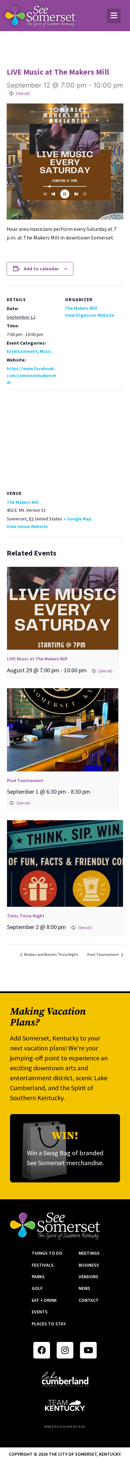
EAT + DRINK (44, 1300)
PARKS (38, 1277)
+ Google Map (77, 519)
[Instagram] (65, 1350)
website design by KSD (65, 1427)
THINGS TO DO (47, 1253)
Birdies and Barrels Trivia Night (51, 954)
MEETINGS (89, 1253)
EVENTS (40, 1312)
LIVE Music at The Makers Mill (37, 659)
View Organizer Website (89, 315)
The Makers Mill (81, 308)
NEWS (84, 1288)
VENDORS (88, 1277)
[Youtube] (88, 1350)
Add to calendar (41, 269)
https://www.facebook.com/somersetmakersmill (31, 375)
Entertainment (22, 351)
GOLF (37, 1288)
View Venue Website (27, 526)
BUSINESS (89, 1265)
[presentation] (62, 608)
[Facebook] (41, 1350)
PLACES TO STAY (49, 1324)
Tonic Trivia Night (25, 916)
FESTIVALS (43, 1265)
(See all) (23, 93)
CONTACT (89, 1300)
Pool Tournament (25, 780)
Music (46, 351)
